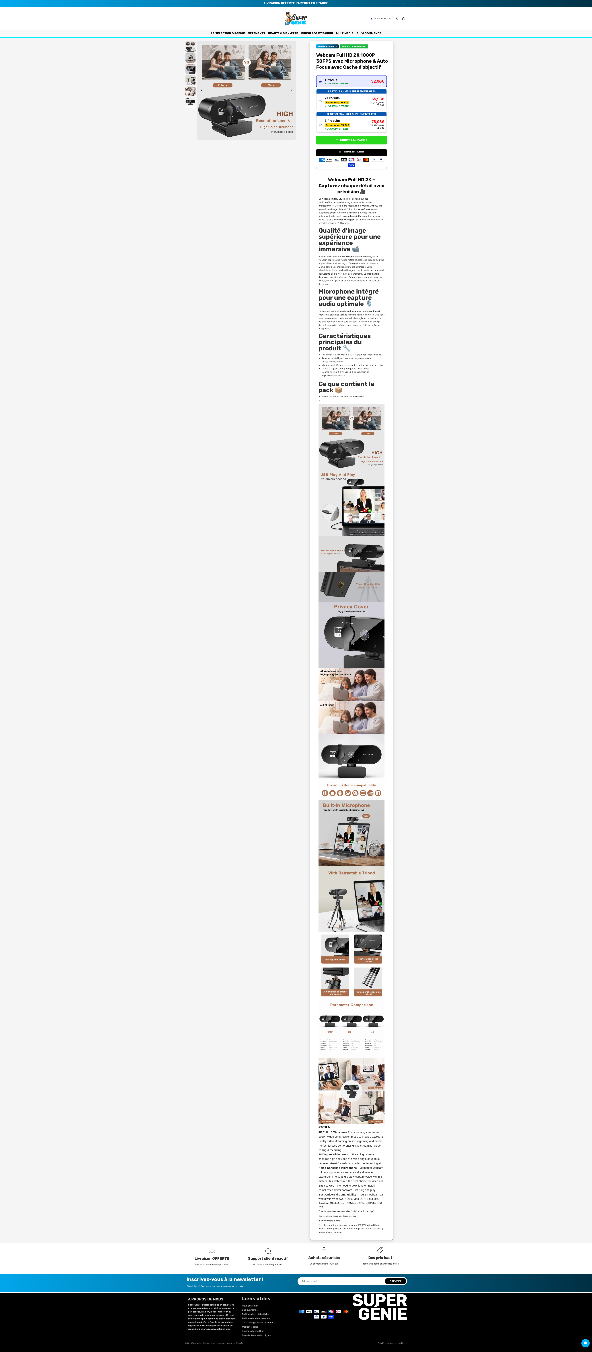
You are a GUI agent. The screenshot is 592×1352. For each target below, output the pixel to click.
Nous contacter (250, 1305)
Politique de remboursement (256, 1318)
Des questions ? (250, 1309)
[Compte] (396, 18)
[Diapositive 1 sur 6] (190, 46)
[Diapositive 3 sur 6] (190, 69)
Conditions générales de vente (257, 1322)
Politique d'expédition (253, 1331)
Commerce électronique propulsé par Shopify (223, 1343)
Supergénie (197, 1343)
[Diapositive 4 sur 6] (190, 80)
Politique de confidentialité (255, 1314)
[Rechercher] (390, 18)
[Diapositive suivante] (403, 3)
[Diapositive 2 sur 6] (190, 57)
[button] (351, 81)
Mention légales (250, 1326)
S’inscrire (395, 1281)
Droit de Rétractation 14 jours (256, 1335)
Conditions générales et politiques (392, 1343)
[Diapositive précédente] (186, 3)
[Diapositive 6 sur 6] (190, 103)
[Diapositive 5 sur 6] (190, 91)
